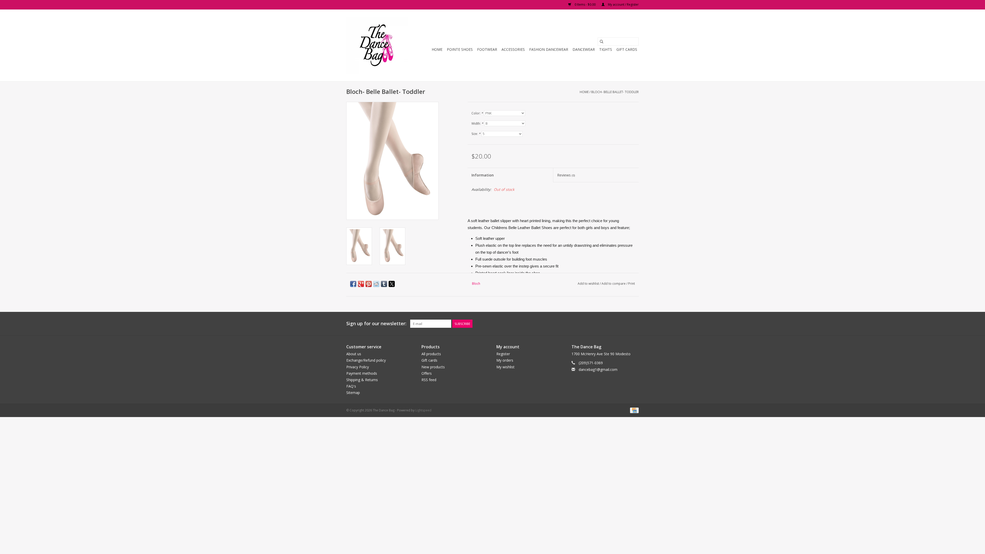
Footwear (487, 49)
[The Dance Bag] (377, 45)
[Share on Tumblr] (384, 284)
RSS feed (428, 379)
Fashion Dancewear (548, 49)
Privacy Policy (357, 366)
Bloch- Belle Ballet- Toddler (615, 92)
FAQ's (351, 386)
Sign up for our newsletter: (376, 323)
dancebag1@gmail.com (598, 369)
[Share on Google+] (361, 284)
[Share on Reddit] (376, 284)
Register (503, 353)
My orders (504, 360)
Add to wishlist (589, 283)
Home (437, 49)
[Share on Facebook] (353, 284)
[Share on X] (392, 284)
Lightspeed (423, 410)
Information (482, 175)
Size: (475, 134)
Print (631, 283)
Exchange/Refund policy (366, 360)
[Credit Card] (633, 410)
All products (431, 353)
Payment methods (361, 373)
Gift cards (626, 49)
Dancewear (584, 49)
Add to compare (614, 283)
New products (433, 366)
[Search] (601, 41)
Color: (477, 113)
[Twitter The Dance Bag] (625, 324)
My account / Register (623, 4)
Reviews (566, 175)
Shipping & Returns (362, 379)
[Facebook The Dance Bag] (616, 324)
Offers (426, 373)
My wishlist (505, 366)
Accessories (513, 49)
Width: (477, 123)
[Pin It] (369, 284)
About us (353, 353)
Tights (605, 49)
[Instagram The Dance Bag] (635, 324)
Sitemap (353, 392)
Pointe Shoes (460, 49)
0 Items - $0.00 (585, 4)
